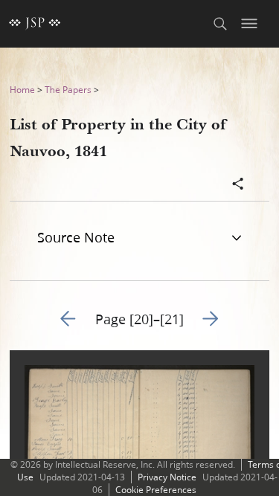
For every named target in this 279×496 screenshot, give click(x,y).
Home (22, 89)
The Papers (68, 89)
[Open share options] (238, 185)
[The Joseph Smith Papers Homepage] (35, 23)
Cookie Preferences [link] (155, 489)
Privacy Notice (167, 477)
